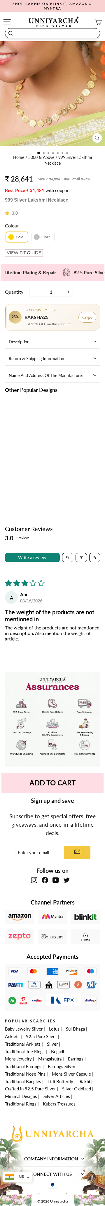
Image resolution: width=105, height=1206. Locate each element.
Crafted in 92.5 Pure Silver (30, 1088)
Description (19, 341)
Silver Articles (56, 1096)
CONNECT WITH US (51, 1174)
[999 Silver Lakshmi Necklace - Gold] (24, 476)
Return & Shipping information (36, 358)
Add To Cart (52, 782)
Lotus (54, 1028)
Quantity (14, 292)
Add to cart (27, 489)
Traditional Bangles (23, 1081)
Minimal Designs (21, 1096)
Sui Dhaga (75, 1028)
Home (19, 157)
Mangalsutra (50, 1058)
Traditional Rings (20, 1103)
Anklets (12, 1036)
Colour (12, 225)
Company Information (51, 1158)
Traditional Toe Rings (25, 1051)
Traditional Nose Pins (25, 1073)
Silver (52, 1044)
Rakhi (85, 1081)
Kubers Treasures (59, 1103)
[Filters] (81, 557)
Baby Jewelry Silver (24, 1028)
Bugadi (57, 1051)
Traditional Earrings (23, 1066)
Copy (87, 317)
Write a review (32, 557)
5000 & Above (41, 157)
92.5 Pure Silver (41, 1036)
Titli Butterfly (60, 1081)
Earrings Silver (61, 1066)
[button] (8, 213)
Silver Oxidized (76, 1088)
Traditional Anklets (23, 1044)
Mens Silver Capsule (71, 1073)
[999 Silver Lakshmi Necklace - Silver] (30, 476)
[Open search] (68, 557)
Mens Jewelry (18, 1058)
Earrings (75, 1058)
